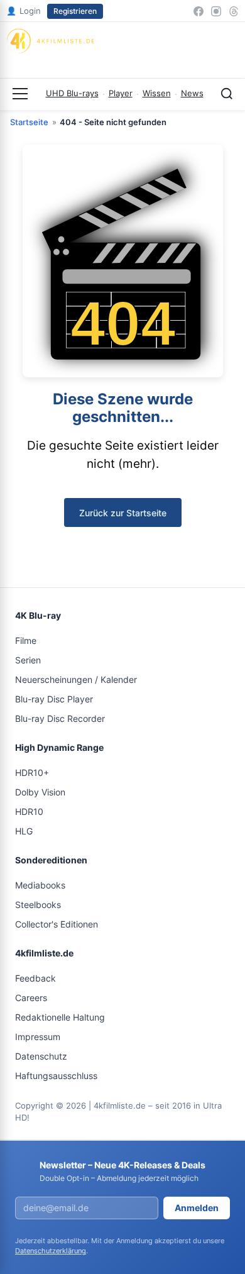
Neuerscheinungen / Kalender (76, 679)
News (192, 93)
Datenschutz (41, 1056)
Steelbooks (38, 904)
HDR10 (29, 811)
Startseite (29, 122)
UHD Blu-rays (72, 93)
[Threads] (234, 11)
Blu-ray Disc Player (54, 699)
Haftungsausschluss (56, 1075)
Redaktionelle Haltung (60, 1017)
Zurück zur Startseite (122, 512)
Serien (28, 660)
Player (121, 93)
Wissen (157, 93)
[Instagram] (216, 11)
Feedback (35, 978)
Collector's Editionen (56, 924)
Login (23, 11)
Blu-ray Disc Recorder (60, 718)
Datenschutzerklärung (50, 1250)
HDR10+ (32, 772)
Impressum (37, 1036)
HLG (24, 831)
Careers (31, 997)
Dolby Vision (40, 792)
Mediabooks (40, 885)
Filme (25, 640)
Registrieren (75, 11)
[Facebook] (198, 11)
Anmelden (197, 1207)
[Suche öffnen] (227, 94)
